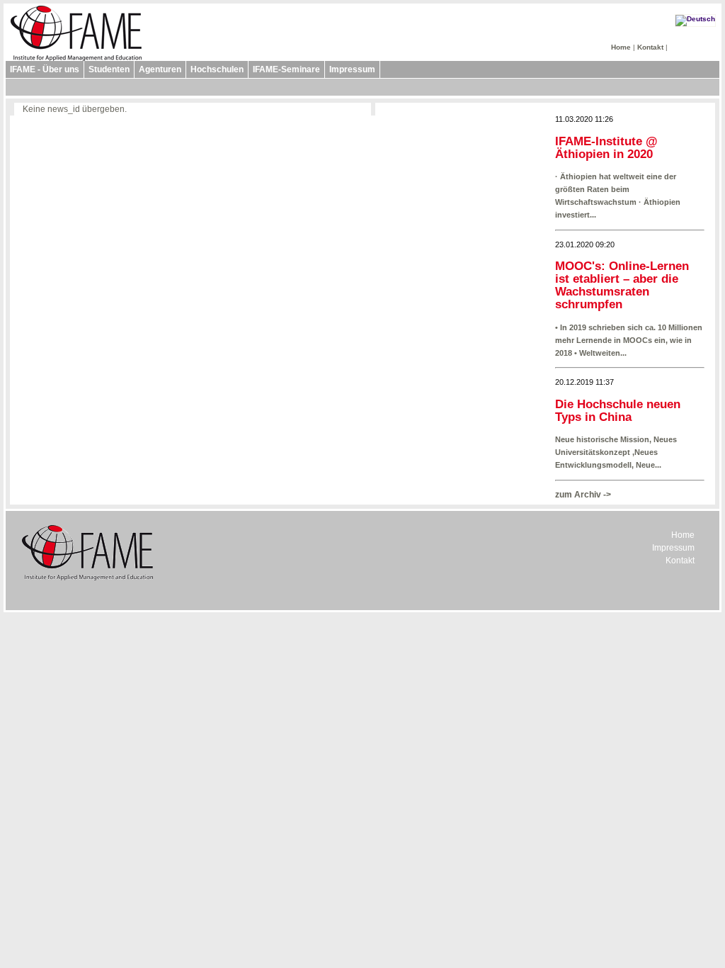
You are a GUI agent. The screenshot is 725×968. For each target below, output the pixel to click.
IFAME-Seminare (286, 69)
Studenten (109, 69)
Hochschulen (217, 69)
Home (621, 47)
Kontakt (650, 47)
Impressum (352, 69)
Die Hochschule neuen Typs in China (617, 411)
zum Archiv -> (583, 495)
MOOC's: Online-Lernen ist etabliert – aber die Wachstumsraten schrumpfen (622, 285)
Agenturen (160, 69)
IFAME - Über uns (44, 69)
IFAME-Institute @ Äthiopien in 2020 (606, 148)
